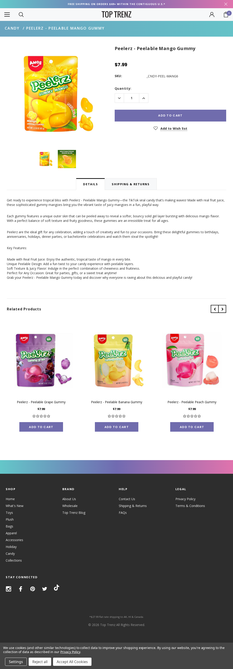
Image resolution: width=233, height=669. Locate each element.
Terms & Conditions (190, 506)
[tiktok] (56, 588)
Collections (14, 560)
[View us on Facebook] (20, 589)
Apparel (11, 533)
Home (10, 499)
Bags (9, 526)
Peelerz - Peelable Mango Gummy (65, 28)
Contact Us (127, 499)
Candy (12, 28)
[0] (226, 14)
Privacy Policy (185, 499)
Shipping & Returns (133, 506)
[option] (56, 94)
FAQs (123, 512)
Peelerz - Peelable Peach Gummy (191, 402)
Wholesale (70, 506)
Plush (10, 519)
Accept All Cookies (72, 661)
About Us (69, 499)
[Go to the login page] (211, 14)
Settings (16, 661)
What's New (14, 506)
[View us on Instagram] (8, 589)
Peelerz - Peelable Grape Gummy (41, 402)
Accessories (14, 540)
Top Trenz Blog (73, 512)
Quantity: (123, 88)
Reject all (40, 661)
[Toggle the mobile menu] (7, 14)
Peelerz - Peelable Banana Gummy (116, 402)
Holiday (11, 547)
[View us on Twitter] (45, 589)
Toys (9, 512)
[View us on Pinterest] (32, 589)
